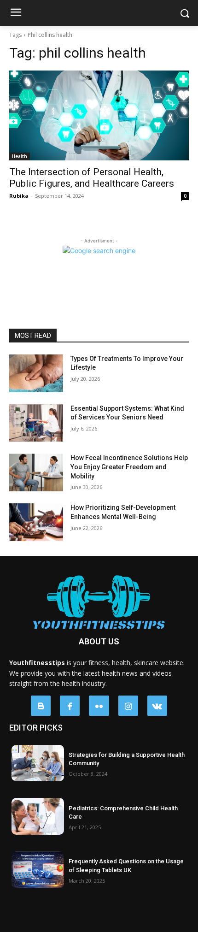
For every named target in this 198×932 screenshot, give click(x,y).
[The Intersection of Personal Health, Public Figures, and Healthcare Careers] (99, 115)
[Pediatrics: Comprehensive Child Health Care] (38, 816)
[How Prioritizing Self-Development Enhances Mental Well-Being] (36, 522)
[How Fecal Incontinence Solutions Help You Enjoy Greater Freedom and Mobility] (36, 472)
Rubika (19, 195)
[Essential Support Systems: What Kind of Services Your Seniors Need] (36, 423)
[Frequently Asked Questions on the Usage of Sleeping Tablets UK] (38, 869)
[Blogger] (41, 705)
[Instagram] (128, 705)
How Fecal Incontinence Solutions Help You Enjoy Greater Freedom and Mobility (129, 466)
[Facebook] (70, 705)
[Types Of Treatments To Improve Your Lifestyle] (36, 373)
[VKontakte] (157, 705)
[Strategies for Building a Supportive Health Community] (38, 763)
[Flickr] (99, 705)
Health (19, 156)
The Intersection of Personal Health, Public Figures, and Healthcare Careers (91, 177)
